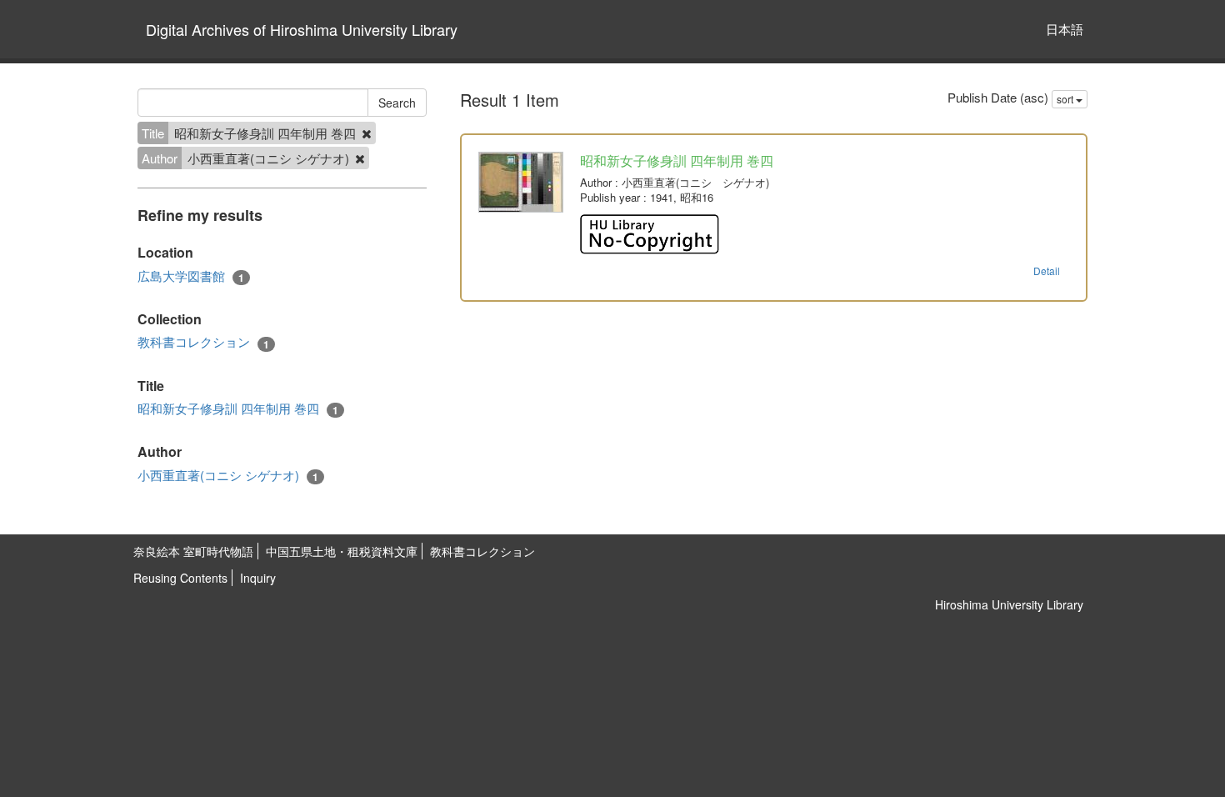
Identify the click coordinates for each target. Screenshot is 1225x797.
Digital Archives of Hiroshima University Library (302, 29)
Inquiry (258, 577)
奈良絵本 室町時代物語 (193, 551)
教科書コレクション (203, 342)
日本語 (1064, 29)
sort (1066, 99)
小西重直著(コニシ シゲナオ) (228, 475)
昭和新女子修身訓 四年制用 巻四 (238, 408)
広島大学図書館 (191, 276)
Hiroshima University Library (1009, 604)
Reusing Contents (180, 577)
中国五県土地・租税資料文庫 (342, 551)
